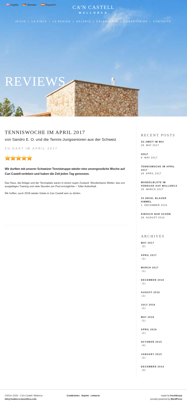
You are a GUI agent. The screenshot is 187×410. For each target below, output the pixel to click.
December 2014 (152, 366)
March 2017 (150, 267)
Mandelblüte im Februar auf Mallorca (159, 184)
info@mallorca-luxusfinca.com (21, 399)
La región (62, 22)
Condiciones (73, 395)
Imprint (85, 395)
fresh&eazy (176, 395)
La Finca (39, 22)
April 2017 (149, 255)
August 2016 (150, 292)
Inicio (20, 22)
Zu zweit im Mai (152, 142)
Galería (83, 22)
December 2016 (152, 280)
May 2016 (147, 317)
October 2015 (151, 342)
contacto (162, 22)
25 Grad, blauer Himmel (154, 200)
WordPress (176, 399)
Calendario (107, 22)
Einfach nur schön (156, 214)
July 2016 (148, 304)
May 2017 (147, 243)
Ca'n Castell (93, 7)
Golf (144, 154)
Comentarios (136, 22)
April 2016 (149, 329)
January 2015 (151, 354)
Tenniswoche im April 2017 (158, 168)
